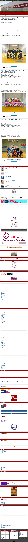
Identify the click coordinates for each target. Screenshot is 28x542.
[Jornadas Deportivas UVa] (2, 178)
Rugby (1, 300)
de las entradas (21, 533)
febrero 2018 (2, 340)
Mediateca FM (20, 12)
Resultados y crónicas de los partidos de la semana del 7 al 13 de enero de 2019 (12, 119)
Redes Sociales (15, 12)
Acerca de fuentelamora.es (3, 501)
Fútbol (1, 292)
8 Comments (13, 18)
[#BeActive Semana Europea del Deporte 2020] (2, 186)
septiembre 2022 (2, 313)
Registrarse (20, 531)
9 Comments (13, 71)
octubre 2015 (2, 364)
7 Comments (13, 120)
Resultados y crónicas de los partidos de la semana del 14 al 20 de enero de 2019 (13, 70)
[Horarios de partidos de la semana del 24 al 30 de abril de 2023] (2, 173)
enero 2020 (2, 319)
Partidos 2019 (2, 523)
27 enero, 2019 (6, 18)
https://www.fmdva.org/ (3, 75)
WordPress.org (20, 535)
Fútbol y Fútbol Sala (3, 467)
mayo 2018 (2, 337)
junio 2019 (2, 323)
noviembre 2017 (2, 343)
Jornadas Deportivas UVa (8, 176)
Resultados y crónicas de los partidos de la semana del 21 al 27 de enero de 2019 (13, 17)
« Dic (2, 538)
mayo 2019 (2, 324)
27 (8, 536)
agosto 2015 (2, 366)
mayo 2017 (2, 346)
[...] (25, 173)
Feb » (7, 538)
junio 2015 (2, 367)
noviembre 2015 (2, 363)
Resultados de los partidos (13, 381)
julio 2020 (2, 315)
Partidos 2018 (2, 522)
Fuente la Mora (5, 12)
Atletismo (2, 472)
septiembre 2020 (2, 314)
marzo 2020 (2, 317)
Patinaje (1, 298)
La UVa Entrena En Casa (3, 295)
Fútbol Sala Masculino (3, 293)
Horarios (1, 294)
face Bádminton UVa (3, 452)
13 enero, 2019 (6, 120)
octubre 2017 (2, 344)
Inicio (1, 12)
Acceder (20, 532)
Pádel (1, 297)
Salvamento (2, 301)
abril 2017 (2, 347)
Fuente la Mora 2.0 (2, 0)
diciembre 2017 (2, 342)
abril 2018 (2, 338)
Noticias (1, 296)
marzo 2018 (2, 339)
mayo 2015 (2, 368)
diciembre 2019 (2, 320)
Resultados (10, 18)
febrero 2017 (2, 349)
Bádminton (2, 464)
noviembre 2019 (2, 321)
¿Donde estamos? (2, 507)
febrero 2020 (2, 318)
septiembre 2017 (2, 345)
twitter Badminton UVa (3, 453)
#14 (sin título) (2, 506)
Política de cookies (3, 502)
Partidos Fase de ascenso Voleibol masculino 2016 (6, 525)
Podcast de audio (2, 526)
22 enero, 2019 (6, 71)
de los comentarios (21, 534)
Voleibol (1, 469)
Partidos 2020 (2, 524)
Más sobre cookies (3, 503)
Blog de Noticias (10, 12)
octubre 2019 (2, 322)
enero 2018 (2, 341)
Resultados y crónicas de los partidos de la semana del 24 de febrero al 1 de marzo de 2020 (12, 371)
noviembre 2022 (2, 312)
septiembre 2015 (2, 365)
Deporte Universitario (3, 290)
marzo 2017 (2, 348)
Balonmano (2, 466)
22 (2, 536)
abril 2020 (2, 316)
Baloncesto (2, 465)
